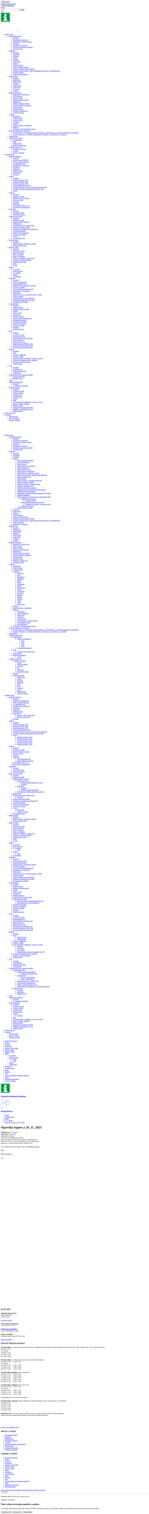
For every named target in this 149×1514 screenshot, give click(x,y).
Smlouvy (16, 63)
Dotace (19, 679)
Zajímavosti (21, 611)
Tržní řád (20, 666)
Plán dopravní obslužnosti (21, 207)
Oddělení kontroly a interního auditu (28, 484)
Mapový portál (9, 1052)
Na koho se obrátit (19, 287)
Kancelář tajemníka (23, 462)
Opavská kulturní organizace (22, 105)
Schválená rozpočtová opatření (23, 47)
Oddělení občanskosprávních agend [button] (32, 502)
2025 (22, 644)
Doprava (7, 1044)
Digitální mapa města (19, 262)
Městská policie (18, 171)
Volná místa (16, 62)
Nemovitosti (21, 677)
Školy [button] (15, 935)
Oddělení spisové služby (25, 508)
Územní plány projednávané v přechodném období (33, 986)
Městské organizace (11, 1441)
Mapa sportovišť (18, 340)
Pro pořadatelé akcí (19, 238)
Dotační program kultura (21, 233)
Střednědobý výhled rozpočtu (22, 42)
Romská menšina (18, 316)
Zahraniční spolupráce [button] (16, 382)
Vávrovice (16, 89)
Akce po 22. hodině (19, 234)
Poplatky (16, 151)
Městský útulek (18, 406)
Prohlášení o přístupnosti (22, 1490)
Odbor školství (21, 479)
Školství (7, 1072)
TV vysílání (17, 273)
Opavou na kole (18, 200)
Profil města (17, 293)
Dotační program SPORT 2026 (23, 346)
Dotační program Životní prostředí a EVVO (31, 952)
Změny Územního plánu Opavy (27, 985)
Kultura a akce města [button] (15, 216)
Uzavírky (16, 202)
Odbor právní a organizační (26, 471)
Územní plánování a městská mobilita (17, 1075)
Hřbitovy (16, 127)
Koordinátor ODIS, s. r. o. (21, 205)
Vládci (19, 601)
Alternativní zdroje (19, 214)
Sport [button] (10, 331)
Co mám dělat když (19, 164)
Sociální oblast (9, 1068)
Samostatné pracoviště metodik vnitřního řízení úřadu (34, 493)
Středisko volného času (20, 111)
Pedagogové (21, 604)
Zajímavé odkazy (18, 73)
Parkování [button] (16, 757)
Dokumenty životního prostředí (23, 407)
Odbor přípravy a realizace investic (28, 473)
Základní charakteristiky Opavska (23, 300)
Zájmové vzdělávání (19, 355)
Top (31, 1490)
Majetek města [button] (13, 240)
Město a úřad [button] (9, 34)
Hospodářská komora (20, 284)
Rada (14, 142)
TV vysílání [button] (17, 848)
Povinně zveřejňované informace (15, 1444)
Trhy (6, 1074)
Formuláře (16, 54)
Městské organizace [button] (15, 93)
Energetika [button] (12, 209)
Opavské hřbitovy (22, 613)
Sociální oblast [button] (13, 304)
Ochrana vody (17, 395)
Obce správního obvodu (20, 67)
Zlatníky (15, 91)
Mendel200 (20, 810)
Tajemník (16, 56)
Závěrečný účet (18, 49)
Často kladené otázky (24, 622)
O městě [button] (11, 114)
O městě (7, 1442)
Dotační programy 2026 (20, 182)
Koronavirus (17, 173)
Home (3, 1490)
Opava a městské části (28, 977)
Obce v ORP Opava (27, 979)
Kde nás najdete (14, 418)
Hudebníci (20, 579)
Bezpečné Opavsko (11, 1041)
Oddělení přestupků (27, 506)
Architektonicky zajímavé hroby (27, 621)
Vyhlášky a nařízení (19, 149)
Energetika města (18, 213)
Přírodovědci (21, 588)
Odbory (15, 58)
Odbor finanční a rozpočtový (26, 466)
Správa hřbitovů (22, 624)
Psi (18, 668)
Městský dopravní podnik (21, 103)
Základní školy (22, 939)
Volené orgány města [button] (15, 138)
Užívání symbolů (22, 693)
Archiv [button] (15, 735)
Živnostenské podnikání (20, 302)
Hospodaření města (11, 1435)
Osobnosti (16, 122)
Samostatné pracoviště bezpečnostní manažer (31, 490)
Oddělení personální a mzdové (26, 488)
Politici (19, 586)
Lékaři (19, 581)
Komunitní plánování (20, 320)
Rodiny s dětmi (18, 307)
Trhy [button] (10, 366)
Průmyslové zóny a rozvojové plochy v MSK (27, 295)
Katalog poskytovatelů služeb (22, 318)
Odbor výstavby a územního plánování (29, 480)
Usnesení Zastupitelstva (24, 648)
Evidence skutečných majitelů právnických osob (28, 189)
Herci (19, 575)
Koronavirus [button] (17, 713)
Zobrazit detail (27, 1512)
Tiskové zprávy (18, 271)
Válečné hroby (21, 619)
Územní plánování (19, 376)
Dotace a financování (20, 282)
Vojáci (19, 602)
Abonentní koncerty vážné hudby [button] (23, 795)
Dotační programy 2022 (24, 741)
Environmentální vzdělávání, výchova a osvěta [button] (28, 945)
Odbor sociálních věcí (24, 477)
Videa (15, 264)
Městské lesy (17, 102)
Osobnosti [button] (16, 571)
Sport (6, 1070)
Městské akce (17, 224)
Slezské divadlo (18, 109)
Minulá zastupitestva (19, 145)
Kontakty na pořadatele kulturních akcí (25, 229)
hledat (3, 8)
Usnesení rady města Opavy (26, 651)
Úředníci (20, 599)
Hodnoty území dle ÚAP (29, 974)
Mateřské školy (22, 937)
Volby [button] (11, 380)
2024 (22, 642)
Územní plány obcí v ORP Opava (28, 981)
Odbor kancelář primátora (25, 460)
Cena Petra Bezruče (19, 231)
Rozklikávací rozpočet (20, 45)
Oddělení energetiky (23, 495)
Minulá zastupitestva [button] (19, 655)
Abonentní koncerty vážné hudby (23, 225)
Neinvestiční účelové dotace (22, 185)
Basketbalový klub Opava (21, 94)
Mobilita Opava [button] (18, 988)
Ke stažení (16, 167)
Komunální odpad (23, 672)
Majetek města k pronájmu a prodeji (24, 244)
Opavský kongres (22, 812)
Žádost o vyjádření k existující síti (23, 258)
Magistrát (8, 1437)
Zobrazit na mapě (6, 1320)
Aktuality (16, 38)
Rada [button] (14, 650)
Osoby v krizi (17, 313)
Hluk (14, 400)
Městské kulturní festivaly (21, 222)
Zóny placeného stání (24, 759)
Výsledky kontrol (30, 500)
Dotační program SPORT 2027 (23, 344)
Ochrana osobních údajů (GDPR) (23, 69)
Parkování (16, 204)
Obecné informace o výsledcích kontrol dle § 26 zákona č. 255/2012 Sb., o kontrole (39, 134)
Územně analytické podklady (22, 260)
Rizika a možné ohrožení (21, 162)
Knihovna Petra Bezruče (21, 100)
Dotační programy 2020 (24, 737)
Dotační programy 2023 (24, 743)
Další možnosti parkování (25, 761)
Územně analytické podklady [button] (26, 972)
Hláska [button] (15, 852)
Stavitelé (20, 595)
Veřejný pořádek (22, 664)
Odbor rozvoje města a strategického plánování (32, 475)
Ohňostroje (16, 169)
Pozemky (20, 688)
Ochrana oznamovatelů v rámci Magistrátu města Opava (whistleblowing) (36, 71)
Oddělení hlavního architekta (26, 491)
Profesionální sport (19, 336)
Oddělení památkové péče (25, 486)
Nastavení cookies (39, 1490)
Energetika (8, 1046)
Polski (14, 4)
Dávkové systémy (18, 326)
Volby (7, 1077)
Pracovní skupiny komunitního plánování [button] (30, 901)
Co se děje (16, 269)
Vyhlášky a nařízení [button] (19, 661)
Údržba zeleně (17, 396)
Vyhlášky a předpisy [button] (15, 147)
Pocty (19, 686)
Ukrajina (16, 174)
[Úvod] (9, 31)
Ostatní (19, 662)
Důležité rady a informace (21, 165)
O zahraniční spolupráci (20, 386)
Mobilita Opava (18, 378)
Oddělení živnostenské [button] (28, 499)
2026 (22, 646)
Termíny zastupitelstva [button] (24, 639)
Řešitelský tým (21, 994)
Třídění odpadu (18, 411)
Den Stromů (21, 950)
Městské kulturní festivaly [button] (21, 779)
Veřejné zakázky (18, 65)
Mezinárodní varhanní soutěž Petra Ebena (30, 792)
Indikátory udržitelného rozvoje (23, 409)
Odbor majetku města (20, 245)
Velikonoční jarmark (19, 371)
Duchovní (20, 573)
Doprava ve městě (19, 196)
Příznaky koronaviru (23, 717)
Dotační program (18, 329)
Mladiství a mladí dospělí (21, 309)
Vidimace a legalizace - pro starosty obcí (38, 504)
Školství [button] (11, 349)
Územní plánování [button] (19, 970)
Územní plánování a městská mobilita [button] (21, 375)
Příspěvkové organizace (20, 40)
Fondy (19, 690)
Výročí (15, 236)
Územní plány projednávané (26, 983)
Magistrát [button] (12, 51)
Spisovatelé (20, 591)
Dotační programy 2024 (24, 744)
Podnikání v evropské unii (21, 291)
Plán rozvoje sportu (19, 342)
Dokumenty (21, 992)
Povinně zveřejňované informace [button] (19, 131)
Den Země (20, 948)
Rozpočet (16, 43)
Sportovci (20, 593)
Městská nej (17, 116)
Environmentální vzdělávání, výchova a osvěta (28, 358)
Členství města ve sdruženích (22, 125)
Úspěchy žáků (17, 364)
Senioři (15, 311)
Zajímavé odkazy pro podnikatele (23, 298)
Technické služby (18, 113)
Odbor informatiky (23, 468)
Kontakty (16, 60)
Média (7, 1054)
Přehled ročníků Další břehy (30, 790)
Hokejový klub (18, 98)
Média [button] (11, 267)
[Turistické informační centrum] (5, 21)
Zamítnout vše (17, 1512)
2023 (22, 641)
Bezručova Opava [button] (23, 781)
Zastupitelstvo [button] (17, 637)
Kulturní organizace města (21, 227)
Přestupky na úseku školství (22, 362)
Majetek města (9, 1050)
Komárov (16, 78)
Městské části (9, 1439)
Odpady (15, 398)
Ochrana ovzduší (18, 391)
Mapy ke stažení (18, 255)
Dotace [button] (11, 176)
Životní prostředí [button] (14, 387)
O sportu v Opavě (18, 335)
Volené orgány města (11, 1448)
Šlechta (19, 597)
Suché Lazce (17, 85)
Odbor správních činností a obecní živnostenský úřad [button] (34, 497)
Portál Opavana (10, 413)
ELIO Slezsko (17, 96)
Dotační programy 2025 (20, 184)
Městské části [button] (13, 76)
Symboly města (18, 120)
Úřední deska (13, 136)
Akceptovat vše (6, 1512)
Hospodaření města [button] (15, 36)
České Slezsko (17, 118)
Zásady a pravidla (18, 153)
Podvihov (16, 83)
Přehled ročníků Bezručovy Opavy (32, 783)
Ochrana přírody (18, 393)
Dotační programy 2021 (24, 739)
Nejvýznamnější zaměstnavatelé (23, 289)
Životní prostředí (10, 1081)
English (3, 4)
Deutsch (9, 4)
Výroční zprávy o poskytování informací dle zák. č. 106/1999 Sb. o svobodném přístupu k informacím (45, 133)
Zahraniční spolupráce (12, 1079)
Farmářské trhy (18, 369)
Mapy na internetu (19, 256)
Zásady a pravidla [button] (18, 675)
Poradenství (16, 315)
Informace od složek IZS (21, 160)
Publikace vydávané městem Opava (24, 129)
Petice (19, 684)
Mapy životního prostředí (21, 404)
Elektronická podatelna (20, 74)
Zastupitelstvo (17, 140)
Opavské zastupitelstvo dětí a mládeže (25, 360)
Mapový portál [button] (13, 247)
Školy (15, 353)
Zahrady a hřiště (18, 356)
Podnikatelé (21, 584)
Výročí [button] (15, 808)
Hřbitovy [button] (16, 610)
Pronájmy (20, 681)
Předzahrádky (21, 692)
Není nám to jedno (19, 251)
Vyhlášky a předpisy (11, 1450)
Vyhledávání (17, 276)
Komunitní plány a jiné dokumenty (28, 903)
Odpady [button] (15, 1014)
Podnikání (8, 1066)
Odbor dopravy (22, 464)
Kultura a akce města (11, 1048)
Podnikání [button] (12, 278)
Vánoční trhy (17, 373)
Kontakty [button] (8, 415)
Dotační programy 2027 (20, 180)
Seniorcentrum (17, 107)
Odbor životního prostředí (25, 482)
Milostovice (16, 80)
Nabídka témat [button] (9, 154)
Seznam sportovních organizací (23, 347)
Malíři (19, 582)
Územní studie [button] (21, 975)
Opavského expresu (32, 1147)
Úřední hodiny (13, 417)
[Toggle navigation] (18, 31)
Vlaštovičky (17, 87)
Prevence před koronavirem (26, 715)
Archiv (15, 191)
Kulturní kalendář (18, 220)
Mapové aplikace (18, 253)
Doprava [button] (11, 193)
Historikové (21, 577)
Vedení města (17, 143)
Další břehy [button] (20, 786)
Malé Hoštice (17, 82)
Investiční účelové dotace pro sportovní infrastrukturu (30, 187)
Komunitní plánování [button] (20, 899)
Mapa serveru (9, 1490)
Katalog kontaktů (14, 420)
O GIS (15, 265)
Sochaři (19, 590)
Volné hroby (21, 615)
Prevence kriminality (19, 324)
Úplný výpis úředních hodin (10, 1427)
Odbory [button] (15, 459)
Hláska (15, 275)
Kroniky (15, 123)
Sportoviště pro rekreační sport (23, 338)
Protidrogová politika (19, 322)
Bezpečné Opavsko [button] (15, 156)
